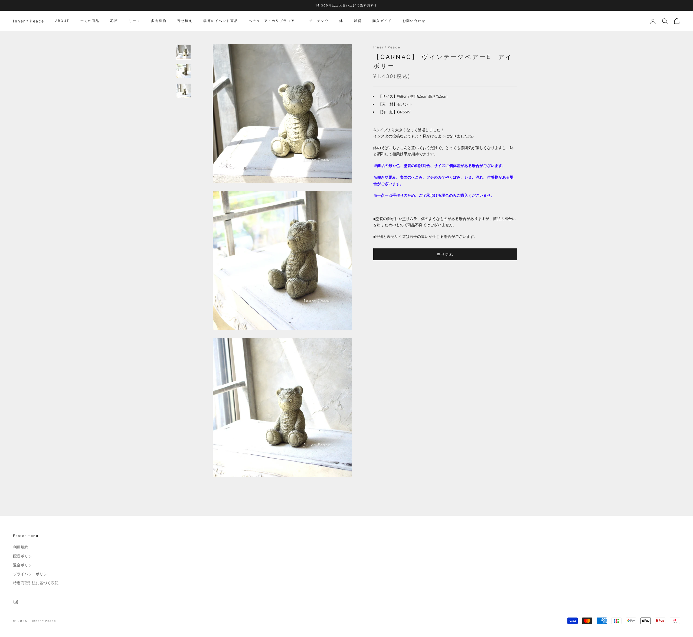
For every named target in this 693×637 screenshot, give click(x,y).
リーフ (134, 21)
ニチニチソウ (317, 21)
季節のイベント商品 (220, 21)
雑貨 (358, 21)
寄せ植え (185, 21)
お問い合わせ (414, 21)
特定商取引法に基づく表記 (35, 582)
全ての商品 (90, 21)
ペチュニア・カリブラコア (272, 21)
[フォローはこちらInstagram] (15, 602)
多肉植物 (158, 21)
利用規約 (20, 547)
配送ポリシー (24, 556)
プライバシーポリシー (32, 574)
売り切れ (445, 254)
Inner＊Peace (386, 47)
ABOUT (62, 21)
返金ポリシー (24, 565)
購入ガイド (382, 21)
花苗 (114, 21)
